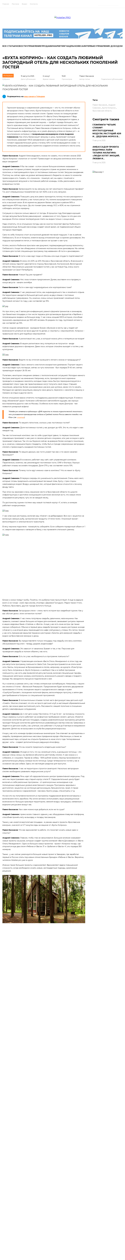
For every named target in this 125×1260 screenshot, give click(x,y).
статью (20, 417)
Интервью (89, 46)
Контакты (34, 4)
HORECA (78, 46)
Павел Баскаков (100, 105)
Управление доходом (109, 46)
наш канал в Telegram (34, 96)
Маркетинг (59, 46)
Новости (21, 46)
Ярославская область (102, 111)
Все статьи (9, 46)
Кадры (70, 46)
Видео (24, 4)
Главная (5, 4)
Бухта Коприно (109, 108)
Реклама (15, 4)
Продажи (47, 46)
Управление (34, 46)
